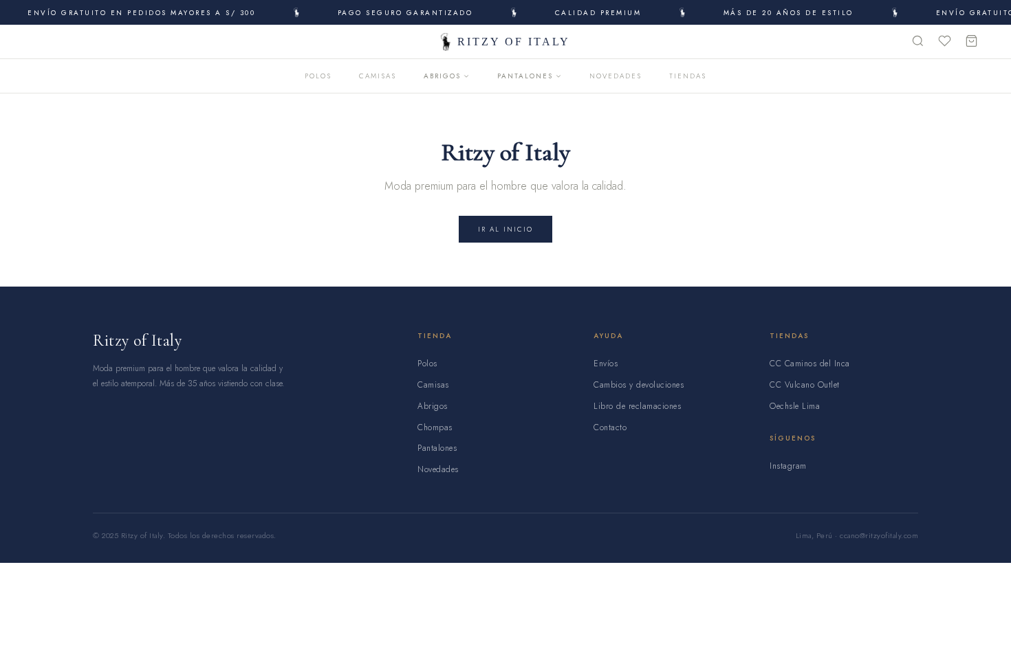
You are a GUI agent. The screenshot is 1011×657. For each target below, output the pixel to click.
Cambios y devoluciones (639, 385)
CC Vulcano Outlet (805, 385)
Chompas (435, 427)
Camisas (377, 76)
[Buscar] (917, 41)
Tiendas (687, 76)
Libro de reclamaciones (637, 406)
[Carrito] (971, 41)
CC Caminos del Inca (810, 363)
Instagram (788, 466)
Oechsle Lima (795, 406)
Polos (318, 76)
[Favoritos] (944, 41)
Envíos (606, 363)
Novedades (615, 76)
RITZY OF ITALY (513, 41)
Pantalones (525, 76)
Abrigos (442, 76)
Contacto (610, 427)
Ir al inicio (505, 229)
